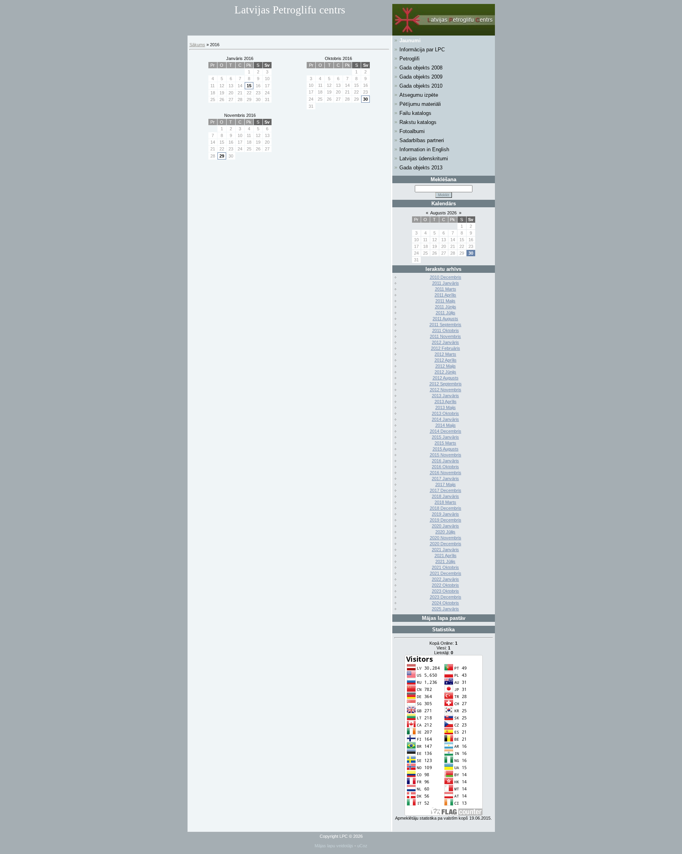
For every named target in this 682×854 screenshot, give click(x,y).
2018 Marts (445, 502)
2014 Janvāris (445, 419)
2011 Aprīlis (445, 295)
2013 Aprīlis (446, 401)
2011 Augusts (445, 318)
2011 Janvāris (445, 283)
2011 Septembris (445, 324)
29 (221, 156)
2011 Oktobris (445, 330)
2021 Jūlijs (445, 561)
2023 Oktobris (445, 591)
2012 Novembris (445, 389)
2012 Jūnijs (445, 372)
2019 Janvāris (445, 514)
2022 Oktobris (445, 585)
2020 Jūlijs (445, 531)
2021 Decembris (445, 573)
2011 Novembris (445, 336)
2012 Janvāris (445, 342)
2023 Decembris (445, 597)
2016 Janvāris (445, 460)
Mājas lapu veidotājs (334, 845)
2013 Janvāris (445, 395)
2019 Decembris (445, 520)
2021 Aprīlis (446, 555)
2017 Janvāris (445, 478)
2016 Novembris (445, 472)
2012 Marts (445, 354)
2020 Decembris (445, 543)
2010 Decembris (445, 277)
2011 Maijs (445, 300)
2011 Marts (445, 289)
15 (249, 85)
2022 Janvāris (445, 579)
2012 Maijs (445, 366)
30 (365, 99)
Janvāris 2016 (239, 58)
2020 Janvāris (445, 526)
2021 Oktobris (445, 567)
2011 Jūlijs (445, 312)
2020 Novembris (445, 537)
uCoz (362, 845)
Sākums (197, 44)
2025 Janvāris (445, 608)
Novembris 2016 (240, 115)
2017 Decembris (445, 490)
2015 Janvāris (445, 437)
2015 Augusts (446, 449)
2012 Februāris (445, 348)
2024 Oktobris (445, 603)
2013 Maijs (445, 407)
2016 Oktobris (445, 466)
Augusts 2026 (443, 212)
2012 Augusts (446, 377)
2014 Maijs (445, 425)
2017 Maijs (445, 484)
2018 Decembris (445, 508)
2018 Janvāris (445, 496)
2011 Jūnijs (445, 306)
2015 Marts (445, 443)
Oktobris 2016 (338, 58)
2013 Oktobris (445, 413)
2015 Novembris (445, 454)
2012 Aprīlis (446, 360)
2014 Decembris (445, 431)
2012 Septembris (445, 383)
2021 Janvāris (445, 549)
